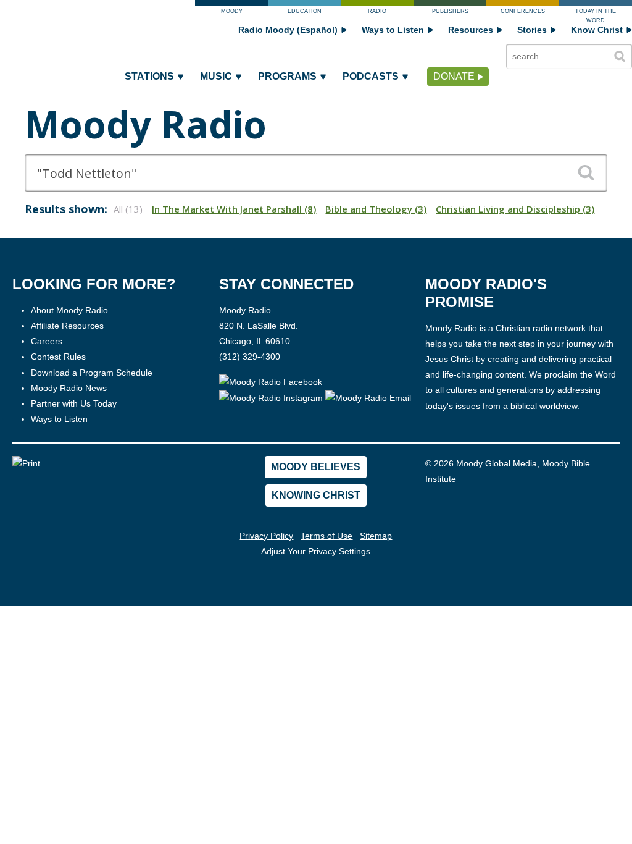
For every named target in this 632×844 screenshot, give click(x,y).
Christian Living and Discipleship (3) (515, 209)
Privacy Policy (266, 536)
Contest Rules (58, 356)
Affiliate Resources (67, 326)
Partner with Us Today (74, 403)
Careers (46, 341)
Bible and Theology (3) (375, 209)
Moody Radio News (69, 388)
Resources (470, 30)
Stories (532, 30)
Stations (149, 76)
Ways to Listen (393, 30)
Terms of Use (326, 536)
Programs (287, 76)
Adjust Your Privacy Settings (315, 551)
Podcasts (371, 76)
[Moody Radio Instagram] (272, 397)
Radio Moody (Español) (288, 30)
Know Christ (597, 30)
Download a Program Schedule (91, 373)
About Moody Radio (69, 310)
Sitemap (376, 536)
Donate (454, 76)
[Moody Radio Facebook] (270, 382)
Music (216, 76)
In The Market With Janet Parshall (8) (234, 209)
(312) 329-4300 (249, 356)
